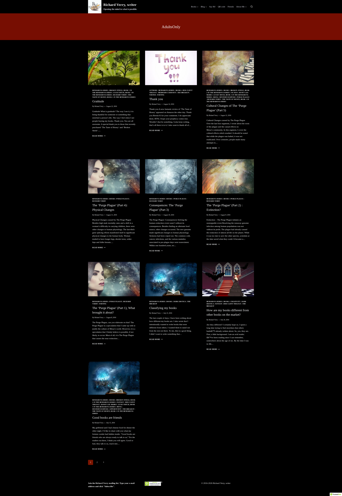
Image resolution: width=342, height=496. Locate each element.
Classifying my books (163, 308)
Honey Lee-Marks (109, 404)
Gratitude (98, 101)
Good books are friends (107, 417)
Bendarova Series (100, 90)
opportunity (115, 409)
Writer (152, 95)
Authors (153, 90)
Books (178, 90)
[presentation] (114, 68)
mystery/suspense (227, 97)
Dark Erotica (180, 301)
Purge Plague (243, 97)
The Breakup (183, 92)
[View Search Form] (251, 6)
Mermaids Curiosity (167, 92)
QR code (221, 7)
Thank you (156, 99)
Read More (98, 136)
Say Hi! (212, 7)
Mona (215, 97)
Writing (160, 95)
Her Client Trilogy (232, 304)
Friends (231, 7)
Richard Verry (120, 95)
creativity (235, 301)
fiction (234, 92)
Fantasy (218, 304)
